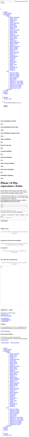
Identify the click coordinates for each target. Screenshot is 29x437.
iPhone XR (12, 57)
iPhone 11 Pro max (14, 52)
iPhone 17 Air (13, 20)
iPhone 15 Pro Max (14, 29)
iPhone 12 (12, 50)
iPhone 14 (12, 39)
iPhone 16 (12, 28)
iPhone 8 (12, 63)
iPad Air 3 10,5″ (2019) (15, 86)
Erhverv (6, 92)
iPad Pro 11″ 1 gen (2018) (16, 83)
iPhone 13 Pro (13, 41)
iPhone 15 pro (13, 31)
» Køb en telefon (5, 342)
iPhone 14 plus (13, 38)
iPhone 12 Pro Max (14, 46)
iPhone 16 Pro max (14, 23)
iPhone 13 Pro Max (14, 42)
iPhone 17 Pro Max (14, 17)
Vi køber (6, 90)
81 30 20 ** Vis (8, 98)
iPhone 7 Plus (13, 64)
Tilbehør (6, 97)
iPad (8, 71)
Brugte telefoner (8, 13)
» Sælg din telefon (14, 342)
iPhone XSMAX (14, 56)
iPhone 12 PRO (14, 47)
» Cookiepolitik (4, 321)
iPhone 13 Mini (13, 43)
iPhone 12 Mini (13, 49)
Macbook (9, 89)
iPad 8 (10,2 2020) (14, 75)
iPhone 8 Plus (13, 61)
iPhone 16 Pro (13, 25)
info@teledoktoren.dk (6, 315)
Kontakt (6, 93)
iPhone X (12, 60)
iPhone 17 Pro (13, 18)
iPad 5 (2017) (13, 79)
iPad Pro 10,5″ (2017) (15, 88)
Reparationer (7, 14)
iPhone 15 (12, 34)
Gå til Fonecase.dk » (6, 331)
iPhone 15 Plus (13, 32)
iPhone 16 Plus (13, 27)
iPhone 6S (12, 68)
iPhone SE (12, 70)
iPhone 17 (12, 21)
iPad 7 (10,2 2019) (14, 77)
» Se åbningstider (5, 318)
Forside (5, 11)
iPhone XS (12, 59)
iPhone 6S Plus (13, 67)
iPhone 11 (12, 54)
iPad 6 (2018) (13, 78)
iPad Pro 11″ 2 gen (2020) (16, 82)
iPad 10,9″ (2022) (14, 72)
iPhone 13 (12, 45)
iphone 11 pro (13, 53)
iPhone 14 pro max (14, 35)
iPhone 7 (12, 65)
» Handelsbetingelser (6, 319)
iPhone (8, 16)
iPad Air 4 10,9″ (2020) (15, 85)
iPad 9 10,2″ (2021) (15, 74)
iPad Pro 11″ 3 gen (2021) (16, 81)
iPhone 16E (13, 24)
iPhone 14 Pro (13, 36)
